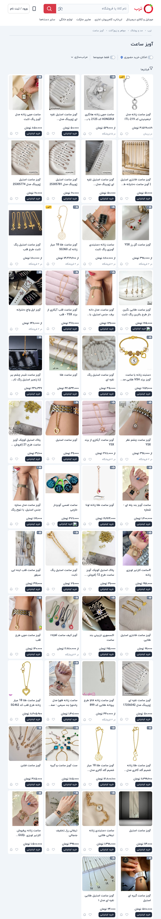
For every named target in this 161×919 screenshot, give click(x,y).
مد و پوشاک (136, 30)
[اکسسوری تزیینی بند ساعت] (98, 613)
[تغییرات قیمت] (121, 134)
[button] (18, 8)
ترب (149, 30)
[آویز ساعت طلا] (62, 353)
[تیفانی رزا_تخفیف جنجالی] (62, 808)
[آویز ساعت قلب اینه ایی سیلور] (25, 548)
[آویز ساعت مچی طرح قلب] (25, 613)
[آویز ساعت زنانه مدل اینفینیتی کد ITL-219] (135, 92)
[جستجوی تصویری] (60, 8)
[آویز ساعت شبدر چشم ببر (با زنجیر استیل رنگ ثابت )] (25, 353)
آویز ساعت (98, 30)
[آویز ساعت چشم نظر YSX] (135, 418)
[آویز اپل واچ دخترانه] (25, 288)
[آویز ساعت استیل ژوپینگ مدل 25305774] (25, 157)
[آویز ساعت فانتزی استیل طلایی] (135, 613)
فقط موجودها (101, 57)
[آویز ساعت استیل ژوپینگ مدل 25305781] (62, 157)
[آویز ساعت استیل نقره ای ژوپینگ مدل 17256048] (62, 92)
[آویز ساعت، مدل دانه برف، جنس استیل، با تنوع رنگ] (98, 288)
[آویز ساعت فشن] (25, 743)
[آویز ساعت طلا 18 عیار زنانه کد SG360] (62, 223)
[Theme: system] (34, 8)
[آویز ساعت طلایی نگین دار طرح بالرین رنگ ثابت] (135, 288)
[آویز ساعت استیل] (62, 418)
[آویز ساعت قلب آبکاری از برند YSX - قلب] (62, 288)
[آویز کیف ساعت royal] (62, 613)
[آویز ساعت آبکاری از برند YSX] (98, 418)
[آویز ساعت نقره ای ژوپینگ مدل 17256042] (135, 678)
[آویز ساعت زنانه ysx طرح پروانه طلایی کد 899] (98, 678)
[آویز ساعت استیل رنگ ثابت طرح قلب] (25, 223)
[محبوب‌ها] (126, 134)
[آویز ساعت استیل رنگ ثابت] (62, 548)
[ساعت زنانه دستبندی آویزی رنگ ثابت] (98, 223)
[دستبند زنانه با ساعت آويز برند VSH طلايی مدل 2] (135, 353)
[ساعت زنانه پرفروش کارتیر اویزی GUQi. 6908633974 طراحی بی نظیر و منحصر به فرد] (25, 808)
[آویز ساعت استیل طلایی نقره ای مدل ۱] (98, 873)
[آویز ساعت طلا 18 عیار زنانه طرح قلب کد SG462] (25, 678)
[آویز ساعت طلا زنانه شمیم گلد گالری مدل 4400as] (135, 743)
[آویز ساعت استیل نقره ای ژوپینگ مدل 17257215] (98, 157)
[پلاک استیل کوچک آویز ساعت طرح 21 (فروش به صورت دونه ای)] (25, 418)
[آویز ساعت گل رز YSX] (135, 223)
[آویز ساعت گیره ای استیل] (135, 873)
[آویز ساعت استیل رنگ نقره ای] (98, 353)
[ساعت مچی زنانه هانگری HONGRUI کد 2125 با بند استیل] (98, 92)
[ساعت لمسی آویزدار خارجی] (62, 483)
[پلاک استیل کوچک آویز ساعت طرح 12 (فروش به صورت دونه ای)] (98, 548)
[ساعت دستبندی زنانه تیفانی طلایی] (98, 808)
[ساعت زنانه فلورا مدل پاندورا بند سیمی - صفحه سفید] (62, 678)
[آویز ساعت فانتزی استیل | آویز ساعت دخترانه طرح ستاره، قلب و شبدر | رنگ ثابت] (135, 157)
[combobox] (92, 8)
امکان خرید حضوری (135, 57)
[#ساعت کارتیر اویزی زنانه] (135, 548)
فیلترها (145, 69)
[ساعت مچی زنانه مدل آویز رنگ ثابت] (25, 92)
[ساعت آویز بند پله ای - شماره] (135, 483)
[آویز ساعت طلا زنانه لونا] (98, 483)
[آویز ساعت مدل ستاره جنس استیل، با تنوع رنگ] (25, 483)
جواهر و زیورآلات (117, 30)
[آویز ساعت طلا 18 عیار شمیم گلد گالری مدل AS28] (98, 743)
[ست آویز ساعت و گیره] (62, 743)
